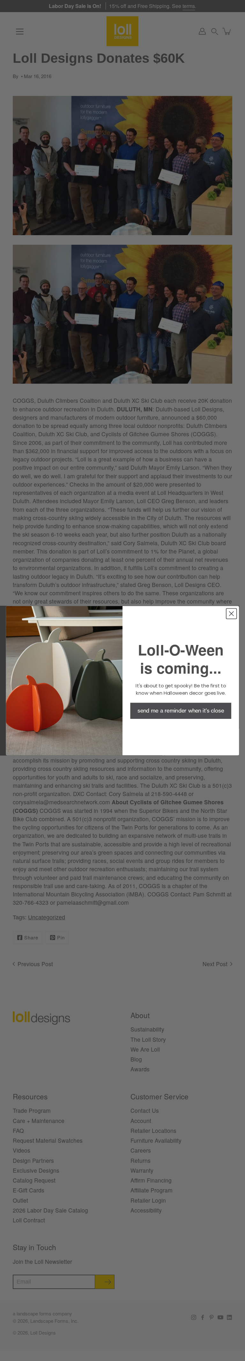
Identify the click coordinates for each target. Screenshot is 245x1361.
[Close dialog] (231, 613)
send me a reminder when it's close (180, 710)
